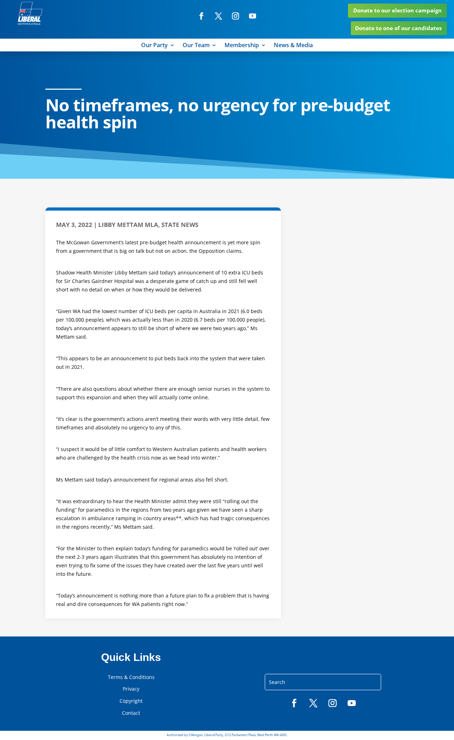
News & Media (293, 46)
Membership (242, 46)
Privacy (131, 689)
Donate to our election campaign (397, 10)
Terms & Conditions (131, 677)
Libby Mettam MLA (128, 225)
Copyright (131, 701)
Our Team (196, 46)
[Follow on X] (218, 16)
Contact (131, 713)
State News (179, 225)
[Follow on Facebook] (201, 16)
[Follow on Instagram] (235, 16)
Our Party (154, 46)
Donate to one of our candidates (398, 28)
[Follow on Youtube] (252, 16)
